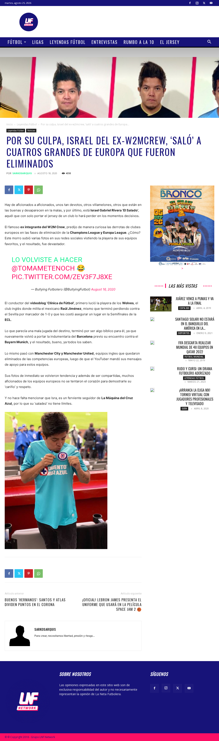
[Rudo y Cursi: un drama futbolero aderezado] (152, 369)
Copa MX (184, 308)
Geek (184, 408)
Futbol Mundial (194, 356)
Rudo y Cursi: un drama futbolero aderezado (194, 371)
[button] (209, 42)
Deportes (183, 333)
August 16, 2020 (103, 289)
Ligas (38, 42)
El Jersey (170, 42)
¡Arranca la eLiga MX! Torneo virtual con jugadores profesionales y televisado (194, 397)
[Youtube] (211, 3)
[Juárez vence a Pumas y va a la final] (161, 303)
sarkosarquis (22, 173)
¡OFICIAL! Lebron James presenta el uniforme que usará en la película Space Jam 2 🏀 (112, 604)
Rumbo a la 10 (139, 42)
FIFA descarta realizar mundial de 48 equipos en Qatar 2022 (194, 347)
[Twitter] (204, 3)
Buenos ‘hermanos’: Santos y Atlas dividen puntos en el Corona (35, 602)
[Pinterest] (28, 190)
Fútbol (15, 42)
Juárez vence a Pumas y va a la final (195, 301)
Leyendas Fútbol (68, 42)
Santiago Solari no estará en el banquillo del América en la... (194, 324)
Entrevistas (105, 42)
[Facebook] (190, 3)
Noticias (31, 130)
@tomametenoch (43, 268)
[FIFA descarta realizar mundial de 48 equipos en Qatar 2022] (152, 343)
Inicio (9, 124)
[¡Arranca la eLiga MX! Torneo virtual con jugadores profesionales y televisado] (152, 390)
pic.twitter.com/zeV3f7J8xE (62, 277)
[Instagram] (197, 3)
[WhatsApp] (38, 190)
